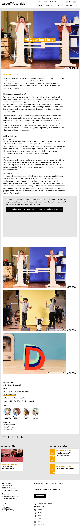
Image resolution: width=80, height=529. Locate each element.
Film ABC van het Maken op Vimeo (16, 391)
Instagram (40, 525)
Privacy (61, 483)
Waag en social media (44, 504)
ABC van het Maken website (14, 398)
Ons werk (70, 5)
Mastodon (40, 507)
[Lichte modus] (74, 2)
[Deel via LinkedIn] (13, 437)
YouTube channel (9, 395)
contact (45, 1)
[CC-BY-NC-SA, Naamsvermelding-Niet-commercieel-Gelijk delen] (73, 68)
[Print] (21, 437)
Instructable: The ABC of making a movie (19, 401)
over (39, 1)
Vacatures (44, 483)
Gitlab (39, 513)
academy (53, 1)
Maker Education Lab (10, 74)
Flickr (39, 519)
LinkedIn (40, 522)
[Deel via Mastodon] (8, 437)
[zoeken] (77, 5)
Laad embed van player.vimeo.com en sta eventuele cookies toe (34, 209)
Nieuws (40, 5)
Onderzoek (59, 5)
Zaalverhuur (53, 483)
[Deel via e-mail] (17, 437)
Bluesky (39, 510)
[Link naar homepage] (13, 4)
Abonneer (40, 496)
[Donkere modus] (77, 2)
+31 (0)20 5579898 (12, 490)
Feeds (39, 516)
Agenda (49, 5)
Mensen (37, 483)
